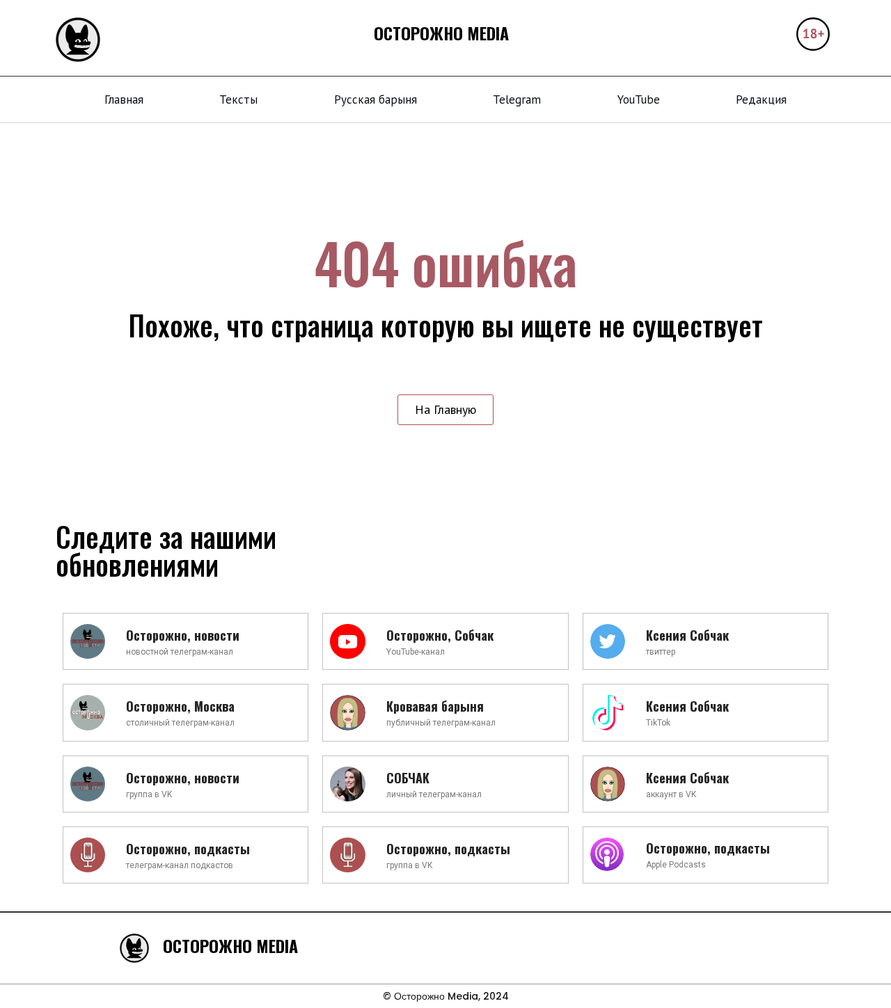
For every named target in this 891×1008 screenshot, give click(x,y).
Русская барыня (375, 99)
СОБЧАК (407, 778)
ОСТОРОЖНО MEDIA (441, 32)
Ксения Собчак (687, 635)
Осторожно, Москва (180, 706)
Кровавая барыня (435, 706)
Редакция (761, 99)
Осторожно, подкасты (188, 849)
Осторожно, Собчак (440, 635)
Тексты (238, 99)
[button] (445, 409)
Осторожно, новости (182, 635)
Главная (123, 99)
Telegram (517, 99)
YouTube (638, 99)
